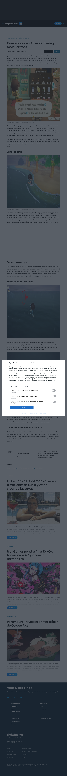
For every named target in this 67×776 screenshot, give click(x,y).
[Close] (61, 363)
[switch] (54, 390)
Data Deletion (24, 413)
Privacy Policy (42, 413)
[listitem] (33, 387)
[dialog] (33, 388)
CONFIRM (22, 407)
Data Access (33, 413)
